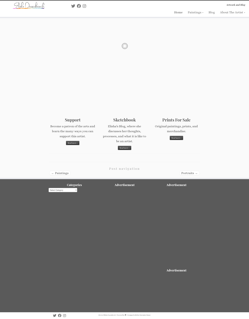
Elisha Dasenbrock (109, 315)
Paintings (195, 12)
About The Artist (232, 12)
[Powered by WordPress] (125, 315)
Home (178, 12)
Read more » (73, 143)
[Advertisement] (124, 206)
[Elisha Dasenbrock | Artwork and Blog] (28, 5)
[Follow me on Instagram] (85, 6)
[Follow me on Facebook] (80, 6)
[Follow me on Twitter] (74, 6)
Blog (212, 12)
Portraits (189, 173)
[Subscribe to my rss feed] (68, 6)
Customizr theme (144, 315)
